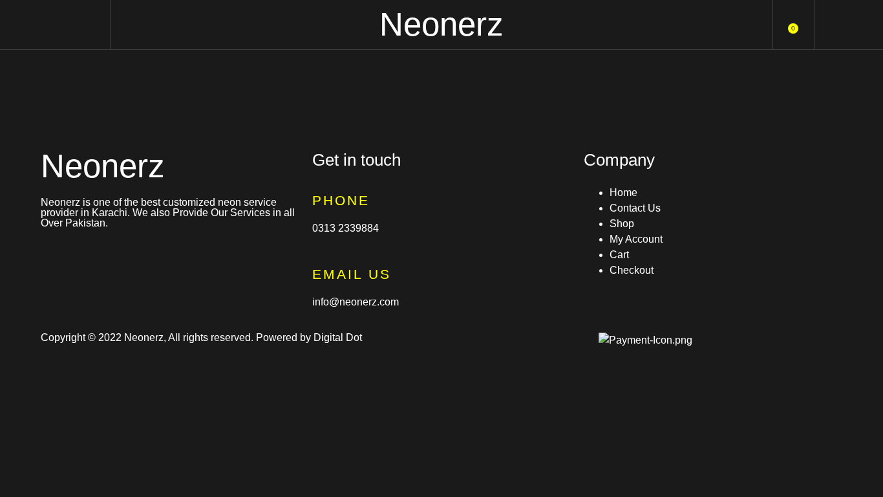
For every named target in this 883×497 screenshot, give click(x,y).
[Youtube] (161, 257)
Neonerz (441, 24)
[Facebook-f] (57, 257)
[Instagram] (92, 257)
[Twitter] (127, 257)
